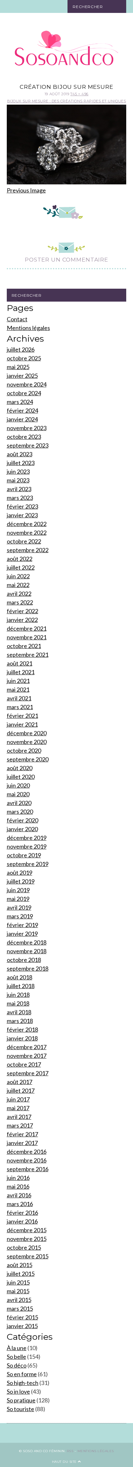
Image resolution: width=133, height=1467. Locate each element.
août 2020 (19, 767)
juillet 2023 (21, 462)
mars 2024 (20, 401)
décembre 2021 (26, 628)
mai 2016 (18, 1186)
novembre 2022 (26, 532)
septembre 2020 (27, 759)
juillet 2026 (21, 349)
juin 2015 (18, 1282)
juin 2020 (18, 785)
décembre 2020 (26, 733)
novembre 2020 (26, 741)
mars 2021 (20, 706)
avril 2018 (19, 1012)
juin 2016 (18, 1177)
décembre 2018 (26, 942)
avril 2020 (19, 802)
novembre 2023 (26, 427)
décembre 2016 (26, 1151)
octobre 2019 (24, 855)
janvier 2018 (22, 1038)
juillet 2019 (21, 881)
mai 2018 (18, 1003)
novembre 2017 (26, 1055)
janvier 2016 (22, 1221)
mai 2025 (18, 366)
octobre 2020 (24, 750)
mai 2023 (18, 480)
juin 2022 (18, 576)
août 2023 (19, 454)
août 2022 (19, 558)
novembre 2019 (26, 846)
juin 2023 (18, 471)
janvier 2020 (22, 828)
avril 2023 (19, 488)
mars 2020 (20, 811)
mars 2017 (20, 1125)
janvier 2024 (22, 419)
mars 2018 (20, 1020)
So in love (18, 1391)
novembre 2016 (26, 1160)
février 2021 (22, 715)
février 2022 (22, 611)
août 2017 (19, 1081)
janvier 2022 (22, 619)
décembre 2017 (26, 1046)
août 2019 (19, 872)
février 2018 (22, 1029)
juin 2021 (18, 680)
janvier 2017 (22, 1142)
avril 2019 (19, 907)
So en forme (22, 1374)
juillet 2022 (21, 567)
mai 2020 (18, 794)
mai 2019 (18, 898)
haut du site (65, 1462)
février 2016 (22, 1212)
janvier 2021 (22, 724)
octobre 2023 (24, 436)
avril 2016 (19, 1195)
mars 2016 (20, 1203)
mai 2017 (18, 1107)
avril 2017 (19, 1116)
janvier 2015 (22, 1325)
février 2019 (22, 924)
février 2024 (22, 410)
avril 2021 (19, 698)
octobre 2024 (24, 393)
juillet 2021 (21, 672)
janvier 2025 (22, 375)
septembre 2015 (27, 1256)
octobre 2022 (24, 541)
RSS (70, 1451)
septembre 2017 (27, 1073)
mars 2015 (20, 1308)
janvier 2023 (22, 515)
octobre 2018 (24, 959)
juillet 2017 (21, 1090)
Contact (17, 319)
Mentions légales (28, 327)
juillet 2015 (21, 1273)
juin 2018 (18, 994)
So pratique (21, 1400)
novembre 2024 (26, 384)
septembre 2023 (27, 445)
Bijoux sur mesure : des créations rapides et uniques (66, 101)
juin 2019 (18, 890)
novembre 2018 (26, 951)
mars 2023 (20, 497)
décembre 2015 (26, 1230)
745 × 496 (79, 94)
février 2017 (22, 1134)
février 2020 (22, 820)
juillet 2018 (21, 985)
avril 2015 (19, 1299)
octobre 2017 (24, 1064)
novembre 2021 (26, 637)
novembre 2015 (26, 1238)
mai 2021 (18, 689)
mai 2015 (18, 1291)
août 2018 (19, 977)
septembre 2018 (27, 968)
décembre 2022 (26, 523)
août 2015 (19, 1264)
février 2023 (22, 506)
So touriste (20, 1408)
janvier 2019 (22, 933)
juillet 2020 (21, 776)
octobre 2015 (24, 1247)
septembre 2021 (27, 654)
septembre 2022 (27, 549)
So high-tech (22, 1382)
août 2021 (19, 663)
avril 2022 (19, 593)
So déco (16, 1365)
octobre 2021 (24, 645)
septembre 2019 (27, 863)
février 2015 (22, 1317)
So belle (16, 1356)
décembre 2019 (26, 837)
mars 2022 (20, 602)
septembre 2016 (27, 1169)
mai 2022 (18, 584)
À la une (16, 1347)
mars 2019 (20, 916)
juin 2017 (18, 1099)
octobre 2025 (24, 358)
